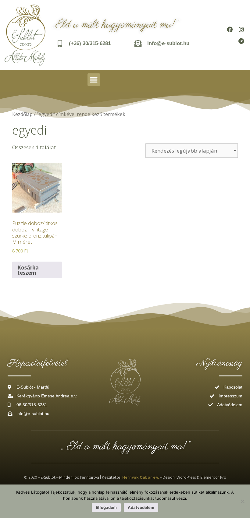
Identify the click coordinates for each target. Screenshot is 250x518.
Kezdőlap (22, 114)
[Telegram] (241, 41)
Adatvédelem (141, 507)
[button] (94, 79)
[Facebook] (229, 29)
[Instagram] (241, 29)
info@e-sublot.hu (168, 43)
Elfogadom (106, 507)
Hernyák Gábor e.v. (140, 477)
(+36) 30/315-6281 (90, 43)
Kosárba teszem (28, 270)
